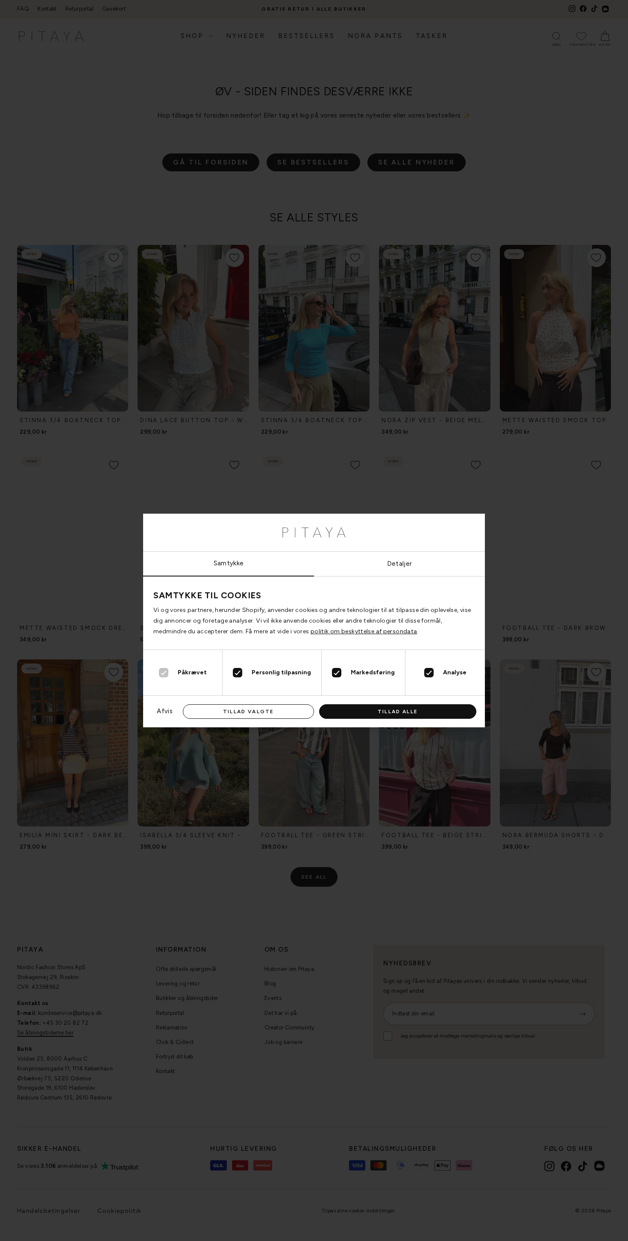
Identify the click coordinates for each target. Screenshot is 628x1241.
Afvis (165, 711)
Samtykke (229, 563)
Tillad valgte (248, 712)
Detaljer (399, 564)
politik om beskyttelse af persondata (364, 631)
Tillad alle (398, 712)
